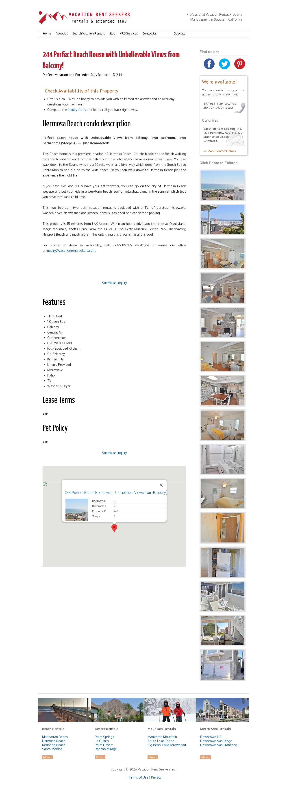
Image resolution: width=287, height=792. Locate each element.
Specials (179, 33)
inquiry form (76, 110)
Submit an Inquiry (114, 283)
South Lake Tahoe (161, 741)
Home (47, 33)
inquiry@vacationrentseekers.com (70, 250)
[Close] (161, 485)
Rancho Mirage (106, 749)
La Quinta (102, 741)
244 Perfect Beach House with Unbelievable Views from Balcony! (116, 493)
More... (47, 757)
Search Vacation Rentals (88, 33)
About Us (62, 33)
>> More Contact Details (219, 151)
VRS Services (129, 33)
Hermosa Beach (53, 741)
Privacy (156, 777)
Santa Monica (52, 749)
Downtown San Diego (216, 741)
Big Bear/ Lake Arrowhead (167, 745)
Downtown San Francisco (218, 745)
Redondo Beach (53, 745)
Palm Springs (104, 737)
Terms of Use (138, 777)
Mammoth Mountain (162, 737)
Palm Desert (104, 745)
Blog (112, 33)
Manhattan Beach (55, 737)
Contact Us (149, 33)
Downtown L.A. (211, 737)
